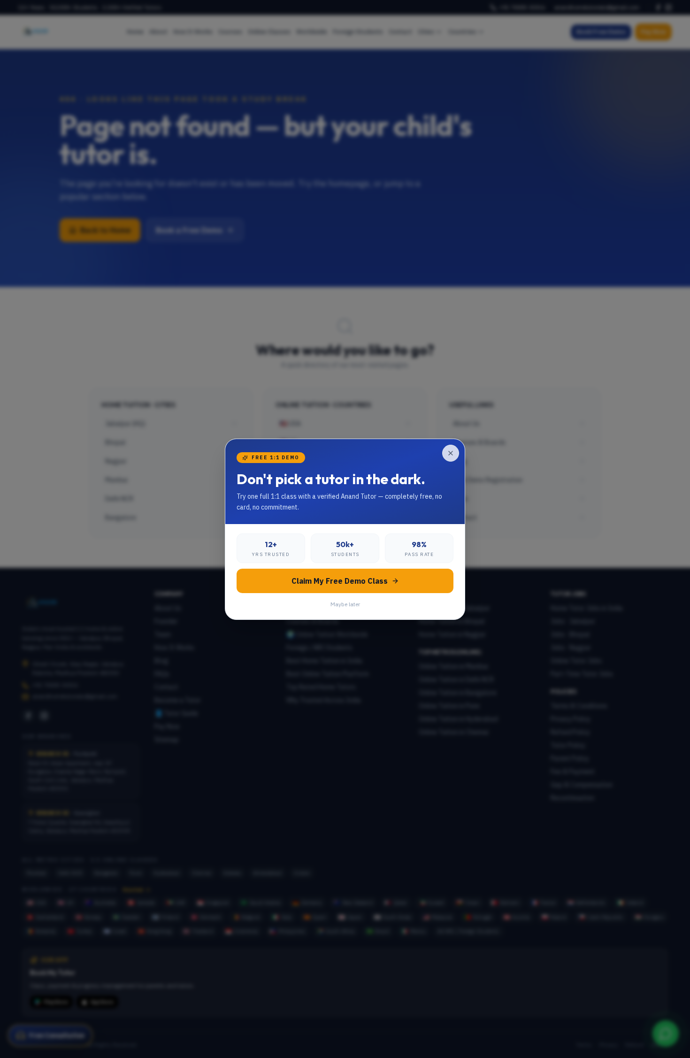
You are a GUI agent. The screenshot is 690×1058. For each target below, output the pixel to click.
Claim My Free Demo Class (339, 581)
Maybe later (345, 604)
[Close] (450, 453)
